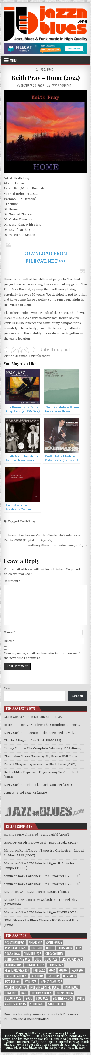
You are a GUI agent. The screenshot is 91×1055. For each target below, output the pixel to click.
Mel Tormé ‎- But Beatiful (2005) (45, 834)
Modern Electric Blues (45, 987)
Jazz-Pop (53, 976)
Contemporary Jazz (18, 959)
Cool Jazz (51, 959)
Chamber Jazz (32, 953)
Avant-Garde (54, 942)
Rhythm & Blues (41, 993)
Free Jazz (39, 970)
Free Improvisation (17, 970)
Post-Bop (11, 993)
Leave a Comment (61, 85)
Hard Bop (78, 970)
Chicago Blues (55, 953)
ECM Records (13, 965)
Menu (13, 60)
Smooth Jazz (13, 998)
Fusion (63, 970)
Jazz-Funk (37, 976)
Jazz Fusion (12, 981)
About (70, 1033)
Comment (12, 581)
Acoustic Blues (15, 942)
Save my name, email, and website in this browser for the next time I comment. (43, 656)
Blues (49, 948)
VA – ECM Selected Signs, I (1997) (44, 892)
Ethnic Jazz (56, 965)
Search (9, 688)
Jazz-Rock (69, 976)
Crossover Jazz (72, 959)
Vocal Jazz (37, 1004)
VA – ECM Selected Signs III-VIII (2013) (48, 912)
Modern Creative (15, 987)
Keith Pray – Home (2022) (45, 77)
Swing (80, 998)
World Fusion (56, 1004)
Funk (52, 970)
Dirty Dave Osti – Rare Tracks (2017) (50, 842)
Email (9, 641)
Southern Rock (62, 998)
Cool (38, 959)
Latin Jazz (30, 981)
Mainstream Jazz (51, 981)
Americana (35, 942)
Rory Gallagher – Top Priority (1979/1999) (49, 876)
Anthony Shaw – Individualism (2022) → (57, 545)
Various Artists (15, 1004)
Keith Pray (28, 521)
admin (8, 876)
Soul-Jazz (42, 998)
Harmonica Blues (16, 976)
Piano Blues (71, 987)
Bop (78, 948)
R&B (24, 993)
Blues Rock (65, 948)
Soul (29, 998)
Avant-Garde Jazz (16, 948)
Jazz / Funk (46, 69)
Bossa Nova (12, 953)
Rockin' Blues (64, 993)
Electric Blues (35, 965)
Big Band (36, 948)
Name (9, 632)
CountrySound (38, 1019)
